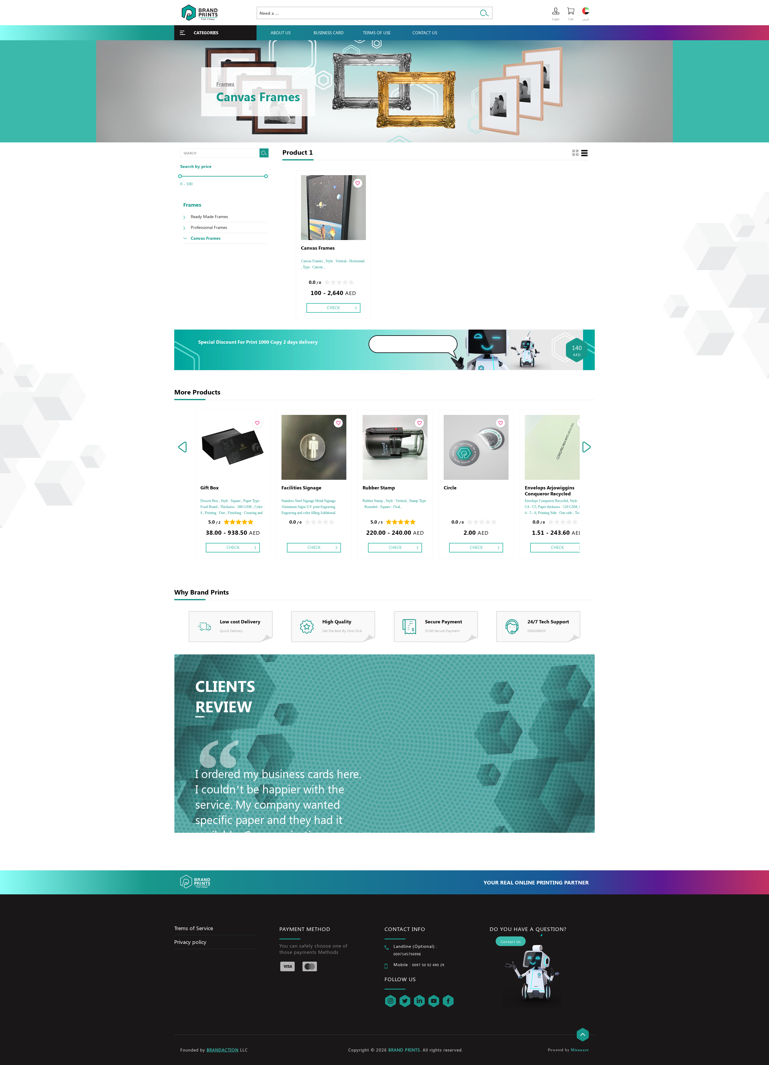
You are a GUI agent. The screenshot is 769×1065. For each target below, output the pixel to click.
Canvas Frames (205, 238)
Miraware (580, 1050)
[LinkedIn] (419, 1001)
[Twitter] (405, 1001)
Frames (225, 83)
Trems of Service (193, 928)
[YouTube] (434, 1001)
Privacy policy (190, 941)
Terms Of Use (377, 32)
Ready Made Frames (209, 216)
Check (333, 307)
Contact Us (424, 32)
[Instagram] (390, 1001)
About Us (280, 32)
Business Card (329, 32)
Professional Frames (209, 227)
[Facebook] (448, 1001)
